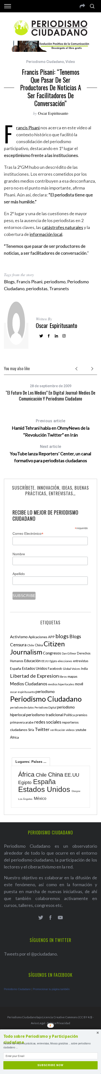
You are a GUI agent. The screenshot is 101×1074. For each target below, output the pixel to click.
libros (63, 676)
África (14, 737)
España (15, 668)
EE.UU (45, 661)
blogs (62, 636)
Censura (18, 644)
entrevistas (80, 661)
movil (79, 684)
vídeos (70, 730)
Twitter (42, 729)
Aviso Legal (38, 1023)
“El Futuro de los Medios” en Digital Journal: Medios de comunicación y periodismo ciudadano (50, 395)
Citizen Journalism (37, 648)
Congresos (52, 653)
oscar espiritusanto (22, 691)
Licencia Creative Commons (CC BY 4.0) (67, 1017)
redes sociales (47, 722)
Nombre (19, 554)
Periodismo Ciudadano (45, 62)
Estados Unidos (34, 668)
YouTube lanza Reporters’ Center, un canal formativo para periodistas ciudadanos (50, 453)
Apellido (19, 574)
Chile (30, 645)
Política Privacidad (58, 1023)
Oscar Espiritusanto (53, 113)
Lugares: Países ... (30, 762)
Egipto (53, 661)
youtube (81, 730)
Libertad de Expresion (34, 676)
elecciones (65, 661)
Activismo (19, 636)
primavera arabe (22, 722)
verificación (57, 729)
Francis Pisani (28, 127)
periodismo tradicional (44, 714)
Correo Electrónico (28, 533)
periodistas (37, 288)
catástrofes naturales (62, 227)
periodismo (54, 281)
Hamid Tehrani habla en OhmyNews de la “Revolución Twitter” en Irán (50, 428)
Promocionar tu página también (51, 989)
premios (81, 715)
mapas (72, 676)
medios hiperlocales (61, 684)
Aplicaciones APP (41, 637)
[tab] (31, 761)
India (84, 669)
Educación (32, 660)
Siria (31, 730)
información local (46, 234)
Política (69, 715)
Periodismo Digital (45, 707)
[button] (50, 1039)
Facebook (55, 669)
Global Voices (71, 669)
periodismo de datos (22, 707)
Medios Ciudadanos (28, 683)
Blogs (9, 281)
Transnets (59, 288)
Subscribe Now (51, 1065)
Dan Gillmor (69, 653)
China (39, 645)
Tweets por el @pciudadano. (31, 954)
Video (70, 62)
